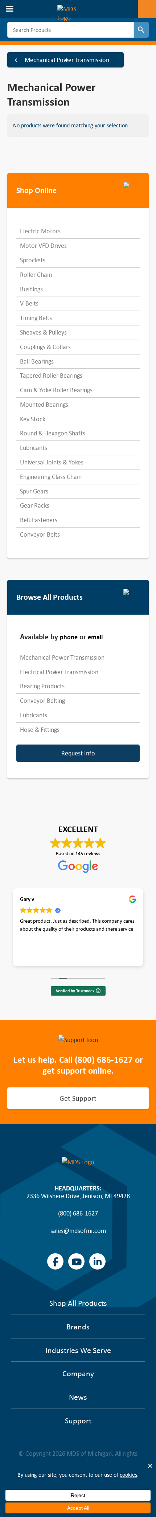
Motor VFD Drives (43, 246)
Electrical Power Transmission (59, 672)
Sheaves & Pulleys (43, 332)
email (95, 637)
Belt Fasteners (38, 520)
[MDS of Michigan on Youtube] (76, 1261)
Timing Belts (36, 318)
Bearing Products (42, 686)
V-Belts (29, 303)
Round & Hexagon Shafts (52, 433)
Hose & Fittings (39, 730)
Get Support (78, 1098)
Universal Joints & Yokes (51, 462)
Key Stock (32, 419)
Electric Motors (40, 231)
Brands (78, 1327)
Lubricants (33, 448)
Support (78, 1421)
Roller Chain (36, 275)
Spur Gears (34, 491)
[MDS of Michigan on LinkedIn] (97, 1261)
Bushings (31, 289)
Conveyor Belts (40, 534)
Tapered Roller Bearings (51, 376)
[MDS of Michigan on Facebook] (55, 1261)
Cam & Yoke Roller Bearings (56, 390)
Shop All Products (78, 1303)
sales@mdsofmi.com (78, 1231)
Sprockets (32, 260)
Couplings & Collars (45, 347)
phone (69, 637)
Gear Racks (34, 505)
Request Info (78, 753)
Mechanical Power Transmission (67, 60)
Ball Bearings (37, 361)
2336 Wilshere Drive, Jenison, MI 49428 (78, 1196)
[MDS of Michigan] (73, 9)
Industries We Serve (78, 1350)
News (78, 1397)
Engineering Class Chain (51, 477)
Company (78, 1374)
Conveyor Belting (42, 701)
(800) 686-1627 (104, 1060)
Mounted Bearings (44, 405)
